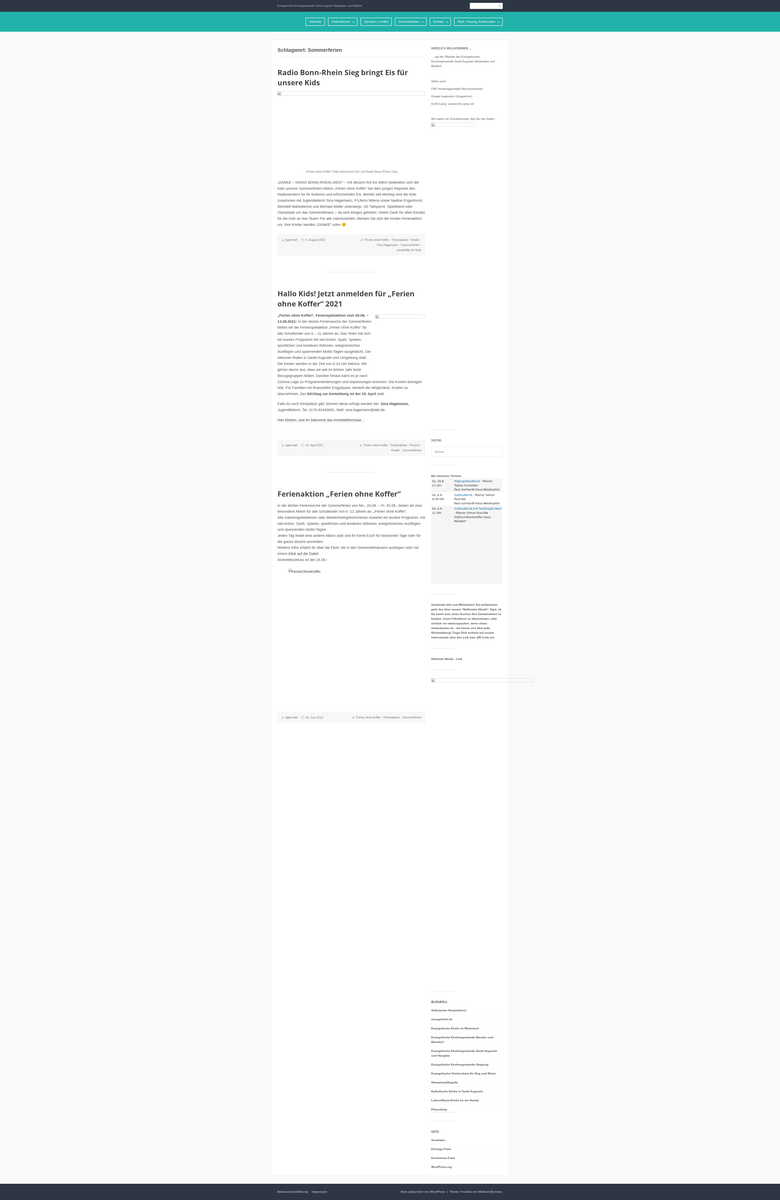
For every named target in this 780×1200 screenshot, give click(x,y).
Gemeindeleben (408, 21)
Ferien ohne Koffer (377, 240)
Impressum (319, 1191)
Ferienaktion (400, 240)
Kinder (415, 240)
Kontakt (438, 21)
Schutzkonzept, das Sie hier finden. (472, 118)
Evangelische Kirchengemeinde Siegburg (460, 1064)
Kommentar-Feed (443, 1158)
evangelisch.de (441, 1019)
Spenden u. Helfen (376, 21)
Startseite (315, 21)
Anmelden (438, 1140)
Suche (500, 5)
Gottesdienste (341, 21)
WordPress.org (441, 1167)
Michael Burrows (490, 1191)
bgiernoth (291, 240)
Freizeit (414, 445)
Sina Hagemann (387, 245)
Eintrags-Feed (441, 1149)
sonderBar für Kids (408, 250)
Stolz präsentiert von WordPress (423, 1191)
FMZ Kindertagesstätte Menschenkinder (457, 88)
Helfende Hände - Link (446, 659)
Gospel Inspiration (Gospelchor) (451, 96)
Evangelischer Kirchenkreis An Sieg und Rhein (463, 1073)
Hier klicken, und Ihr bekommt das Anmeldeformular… (321, 420)
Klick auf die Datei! (303, 554)
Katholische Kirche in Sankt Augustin (457, 1091)
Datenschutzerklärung (292, 1191)
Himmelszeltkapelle (444, 1082)
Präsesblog (439, 1109)
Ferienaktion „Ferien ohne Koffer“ (339, 494)
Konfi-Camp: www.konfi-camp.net (452, 103)
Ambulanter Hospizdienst (448, 1010)
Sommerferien (410, 245)
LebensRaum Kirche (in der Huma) (455, 1100)
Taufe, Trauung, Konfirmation (476, 21)
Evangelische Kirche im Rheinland (455, 1028)
